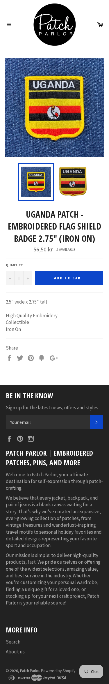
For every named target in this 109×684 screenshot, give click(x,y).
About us (15, 651)
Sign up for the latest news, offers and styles (52, 407)
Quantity (14, 265)
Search (13, 642)
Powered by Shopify (58, 670)
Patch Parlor (29, 670)
